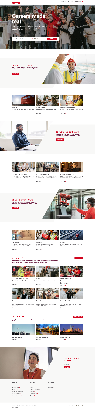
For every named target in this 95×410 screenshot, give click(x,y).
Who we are (15, 73)
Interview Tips (50, 385)
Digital (31, 387)
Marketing (32, 391)
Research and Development (35, 389)
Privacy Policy (18, 405)
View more (14, 112)
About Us (14, 385)
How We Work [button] (35, 3)
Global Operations (33, 393)
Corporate (32, 395)
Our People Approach (16, 393)
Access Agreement (28, 405)
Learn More (15, 207)
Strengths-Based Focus (16, 395)
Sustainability (14, 389)
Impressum (34, 405)
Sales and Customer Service (35, 385)
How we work (60, 139)
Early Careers (32, 397)
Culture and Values (15, 387)
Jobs (57, 3)
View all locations (78, 316)
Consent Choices (15, 407)
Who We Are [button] (26, 3)
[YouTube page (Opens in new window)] (78, 405)
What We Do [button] (43, 3)
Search (51, 38)
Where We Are (51, 3)
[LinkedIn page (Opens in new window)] (76, 405)
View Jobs (67, 367)
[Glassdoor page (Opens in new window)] (82, 405)
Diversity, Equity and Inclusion (17, 391)
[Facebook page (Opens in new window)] (74, 405)
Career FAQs (50, 387)
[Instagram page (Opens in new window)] (80, 405)
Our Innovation (14, 397)
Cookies (13, 405)
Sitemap (22, 405)
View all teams (79, 258)
